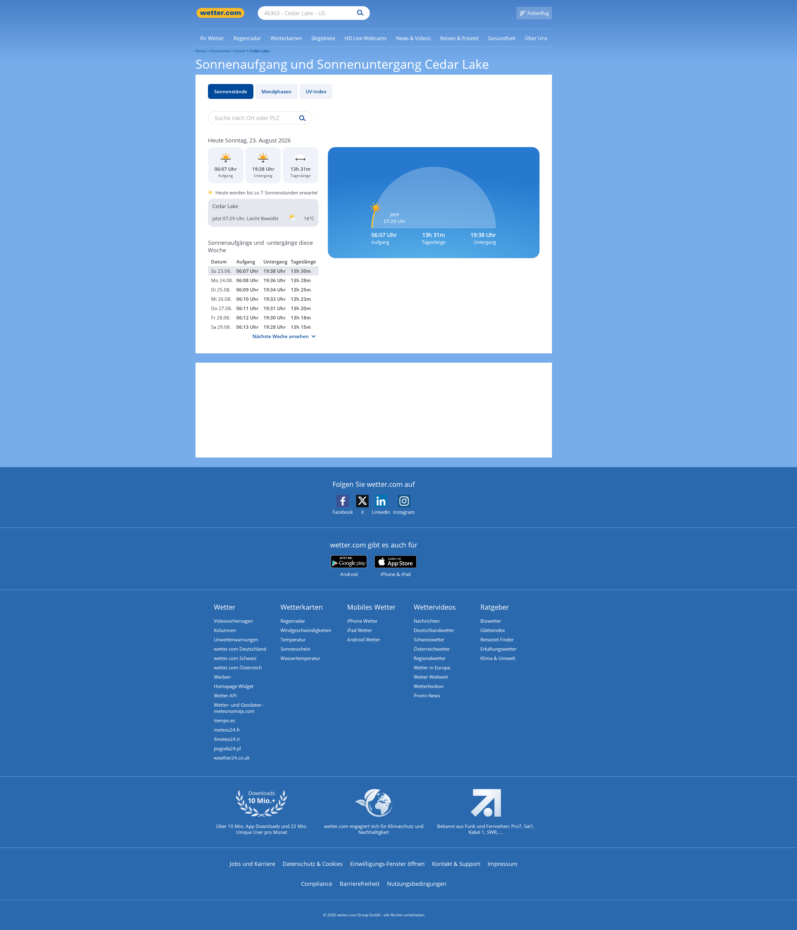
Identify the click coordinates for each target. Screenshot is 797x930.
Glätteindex (492, 630)
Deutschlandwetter (434, 630)
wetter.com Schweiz (235, 658)
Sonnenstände (230, 91)
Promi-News (427, 695)
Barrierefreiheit (360, 883)
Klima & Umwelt (497, 658)
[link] (212, 38)
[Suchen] (359, 13)
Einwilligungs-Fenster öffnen (387, 863)
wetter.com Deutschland (240, 649)
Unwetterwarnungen (236, 639)
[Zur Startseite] (220, 12)
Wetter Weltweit (431, 677)
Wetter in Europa (432, 667)
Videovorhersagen (233, 621)
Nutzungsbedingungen (416, 883)
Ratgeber (494, 606)
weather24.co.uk (232, 758)
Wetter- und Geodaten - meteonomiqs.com (239, 708)
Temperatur (293, 639)
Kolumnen (225, 630)
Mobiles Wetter (371, 606)
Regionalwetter (430, 658)
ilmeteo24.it (227, 739)
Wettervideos (435, 606)
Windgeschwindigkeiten (306, 630)
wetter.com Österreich (238, 667)
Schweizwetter (429, 639)
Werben (222, 677)
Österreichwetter (432, 649)
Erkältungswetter (498, 649)
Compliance (316, 883)
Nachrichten (427, 621)
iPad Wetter (359, 630)
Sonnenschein (295, 649)
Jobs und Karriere (252, 863)
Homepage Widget (233, 686)
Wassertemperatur (300, 658)
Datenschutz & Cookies (313, 863)
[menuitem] (212, 38)
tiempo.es (224, 720)
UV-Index (316, 91)
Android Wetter (363, 639)
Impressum (502, 863)
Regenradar (293, 621)
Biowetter (490, 621)
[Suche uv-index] (301, 118)
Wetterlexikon (429, 686)
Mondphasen (276, 91)
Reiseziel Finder (497, 639)
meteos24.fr (227, 730)
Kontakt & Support (456, 863)
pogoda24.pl (227, 748)
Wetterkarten (302, 606)
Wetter (224, 606)
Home (201, 50)
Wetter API (225, 695)
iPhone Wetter (362, 621)
